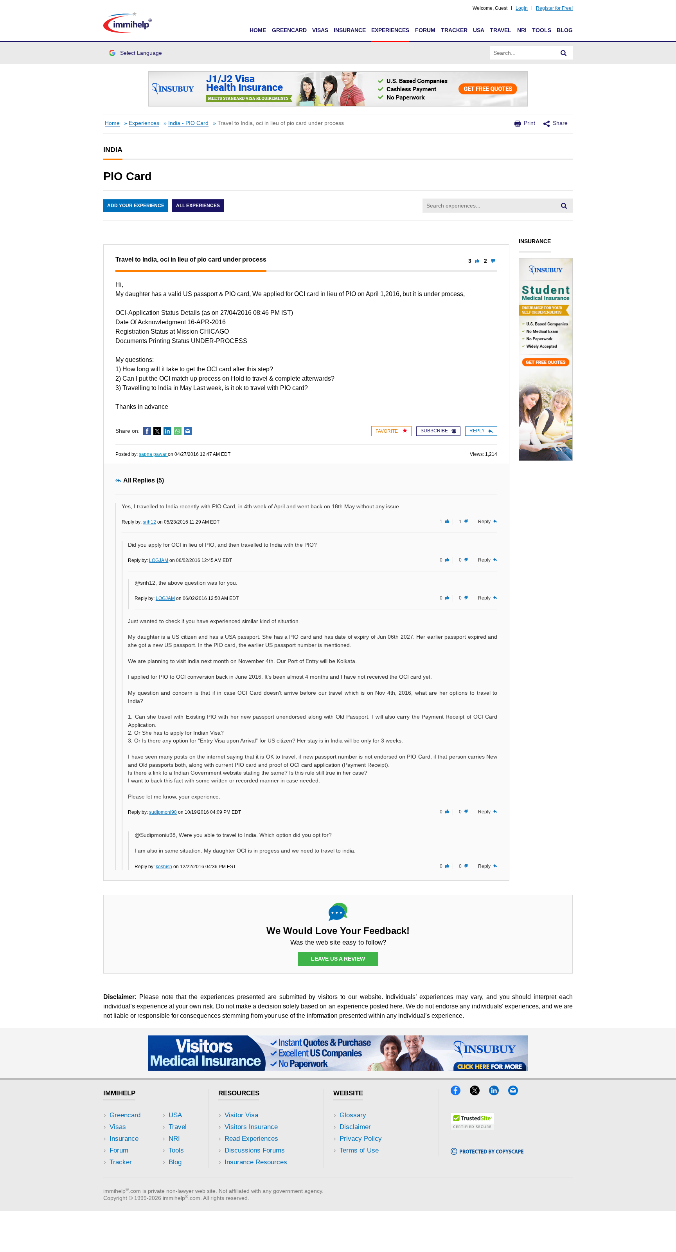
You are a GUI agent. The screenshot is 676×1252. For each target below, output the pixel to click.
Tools (541, 30)
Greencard (289, 30)
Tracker (454, 30)
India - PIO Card (188, 123)
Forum (425, 30)
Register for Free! (554, 8)
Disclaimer (355, 1127)
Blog (565, 30)
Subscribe (434, 431)
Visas (320, 30)
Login (522, 8)
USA (478, 30)
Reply (477, 431)
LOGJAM (158, 560)
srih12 (149, 522)
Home (258, 30)
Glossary (353, 1115)
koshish (164, 866)
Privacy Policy (361, 1138)
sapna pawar (153, 454)
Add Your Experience (135, 205)
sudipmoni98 (163, 812)
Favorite (387, 431)
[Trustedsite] (472, 1128)
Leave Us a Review (338, 959)
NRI (522, 30)
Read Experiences (251, 1138)
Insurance (350, 30)
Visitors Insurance (251, 1127)
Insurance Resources (256, 1162)
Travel (500, 30)
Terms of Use (359, 1150)
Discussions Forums (255, 1150)
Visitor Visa (241, 1115)
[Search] (563, 53)
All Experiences (198, 205)
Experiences (390, 30)
